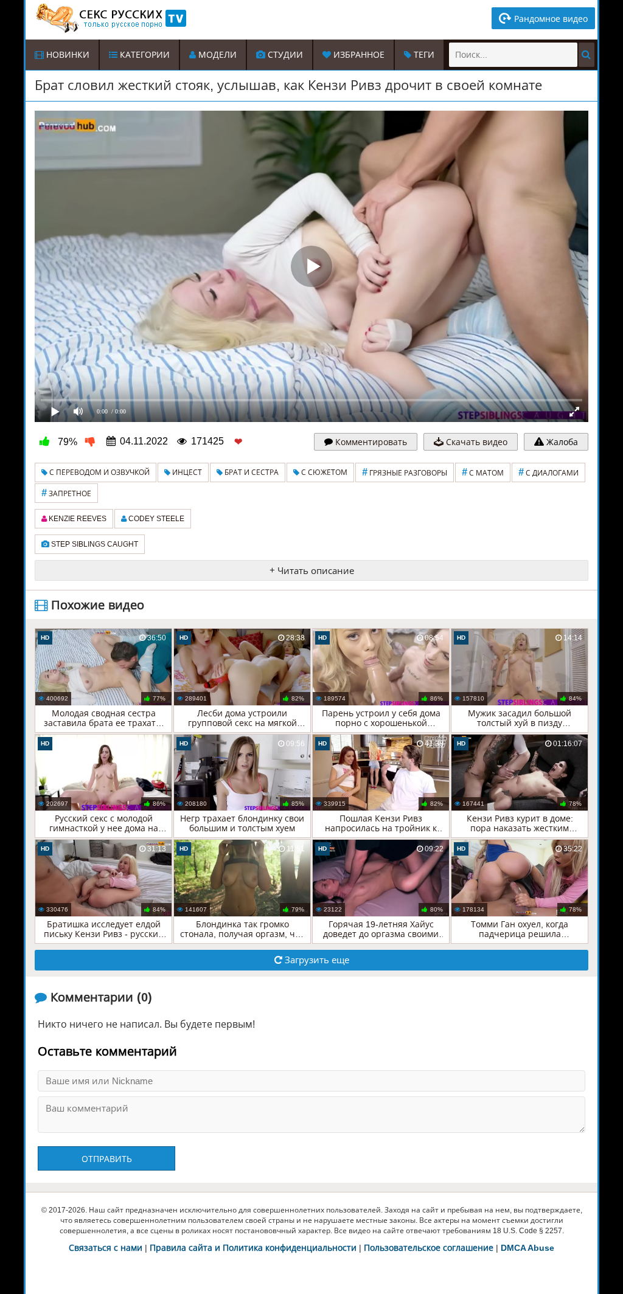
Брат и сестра (251, 472)
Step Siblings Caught (93, 544)
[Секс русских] (110, 18)
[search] (586, 55)
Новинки (66, 55)
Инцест (186, 472)
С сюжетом (323, 472)
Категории (143, 55)
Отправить (107, 1159)
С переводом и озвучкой (98, 472)
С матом (483, 472)
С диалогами (548, 472)
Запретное (66, 493)
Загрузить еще (315, 960)
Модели (216, 55)
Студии (284, 55)
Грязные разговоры (404, 472)
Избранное (358, 55)
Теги (422, 55)
